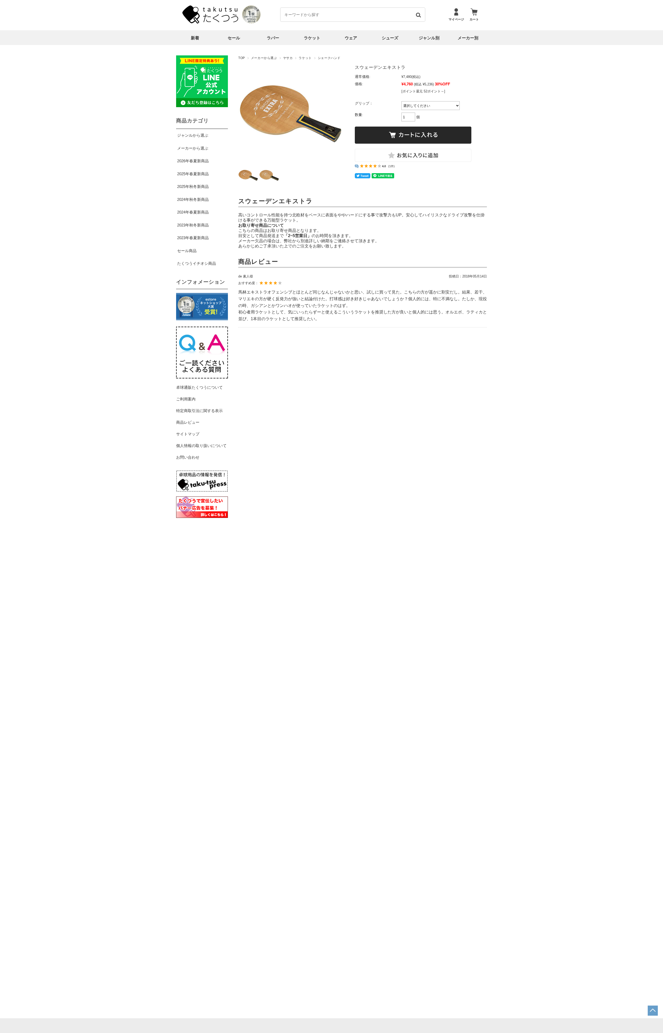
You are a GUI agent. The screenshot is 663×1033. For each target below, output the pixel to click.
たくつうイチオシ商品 (196, 263)
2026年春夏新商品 (193, 161)
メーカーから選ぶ (264, 58)
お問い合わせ (187, 457)
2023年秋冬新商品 (193, 225)
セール (234, 38)
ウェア (351, 38)
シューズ (390, 38)
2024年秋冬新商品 (193, 199)
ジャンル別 (429, 38)
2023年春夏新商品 (193, 238)
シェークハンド (329, 58)
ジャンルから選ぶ (192, 135)
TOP (241, 58)
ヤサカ (288, 58)
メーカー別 (468, 38)
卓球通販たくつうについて (199, 387)
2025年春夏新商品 (193, 174)
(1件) (391, 166)
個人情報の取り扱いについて (201, 445)
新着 (195, 38)
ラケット (312, 38)
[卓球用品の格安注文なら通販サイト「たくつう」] (211, 22)
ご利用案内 (186, 399)
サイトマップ (187, 434)
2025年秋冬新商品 (193, 186)
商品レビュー (187, 422)
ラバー (273, 38)
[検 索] (418, 15)
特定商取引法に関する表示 (199, 410)
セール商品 (187, 250)
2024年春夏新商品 (193, 212)
